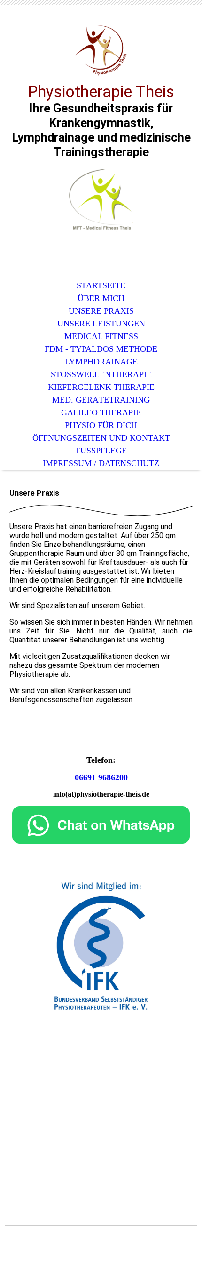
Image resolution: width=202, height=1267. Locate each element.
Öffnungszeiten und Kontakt (101, 438)
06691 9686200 (101, 777)
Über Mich (101, 298)
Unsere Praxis (101, 311)
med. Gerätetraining (101, 399)
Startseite (101, 285)
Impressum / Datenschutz (101, 463)
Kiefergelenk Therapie (101, 387)
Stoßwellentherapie (101, 374)
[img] (101, 51)
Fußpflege (101, 450)
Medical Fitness (101, 336)
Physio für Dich (101, 425)
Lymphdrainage (101, 361)
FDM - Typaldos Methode (101, 349)
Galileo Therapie (101, 412)
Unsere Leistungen (101, 323)
